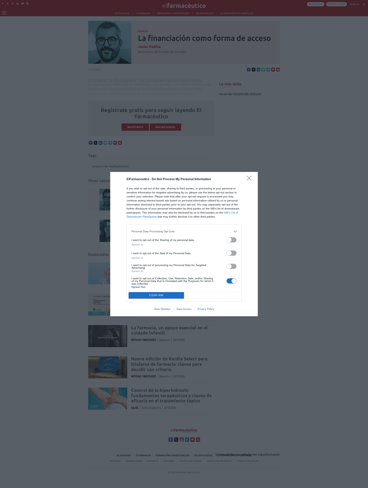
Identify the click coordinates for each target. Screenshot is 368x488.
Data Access (184, 309)
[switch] (232, 239)
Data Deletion (162, 309)
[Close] (250, 179)
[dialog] (184, 244)
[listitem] (184, 231)
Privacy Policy (205, 309)
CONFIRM (156, 295)
